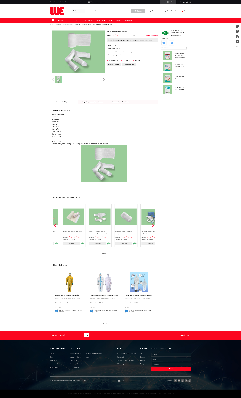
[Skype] (184, 2)
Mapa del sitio (54, 360)
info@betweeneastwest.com (97, 2)
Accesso (165, 1)
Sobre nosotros (58, 349)
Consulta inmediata (113, 64)
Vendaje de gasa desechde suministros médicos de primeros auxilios (142, 233)
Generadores (73, 360)
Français (142, 364)
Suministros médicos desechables (82, 24)
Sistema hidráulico (75, 353)
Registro (171, 1)
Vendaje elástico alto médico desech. (64, 231)
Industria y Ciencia (75, 357)
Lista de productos (55, 364)
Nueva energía (74, 367)
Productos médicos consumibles (64, 24)
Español (186, 11)
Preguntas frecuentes (126, 353)
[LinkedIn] (187, 2)
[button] (152, 225)
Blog (110, 20)
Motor (88, 357)
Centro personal (156, 11)
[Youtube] (190, 2)
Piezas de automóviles (76, 364)
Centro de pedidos (172, 11)
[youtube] (189, 380)
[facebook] (175, 380)
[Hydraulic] (182, 380)
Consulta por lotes (129, 64)
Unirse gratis (120, 357)
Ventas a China (54, 367)
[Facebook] (180, 2)
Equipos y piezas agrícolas (94, 353)
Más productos (113, 60)
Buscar (139, 11)
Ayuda (118, 20)
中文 (141, 353)
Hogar (51, 24)
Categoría (75, 349)
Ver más (104, 253)
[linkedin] (179, 380)
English (142, 357)
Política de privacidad (123, 364)
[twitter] (186, 380)
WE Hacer (88, 20)
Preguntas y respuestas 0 (151, 35)
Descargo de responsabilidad (125, 360)
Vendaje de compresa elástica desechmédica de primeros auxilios (89, 233)
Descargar (99, 20)
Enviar (171, 369)
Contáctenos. (128, 20)
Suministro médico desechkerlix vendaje (115, 233)
